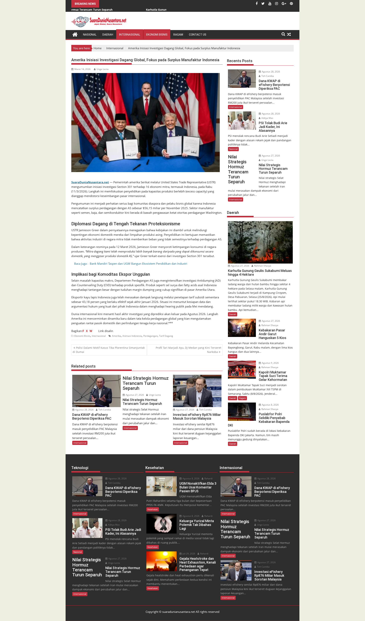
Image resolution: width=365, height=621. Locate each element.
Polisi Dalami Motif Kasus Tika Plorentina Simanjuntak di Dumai (109, 350)
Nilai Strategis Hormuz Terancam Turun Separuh (146, 383)
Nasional (90, 34)
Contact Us (197, 34)
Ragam (178, 34)
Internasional (129, 34)
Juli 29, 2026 (188, 553)
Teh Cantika (104, 409)
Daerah (107, 34)
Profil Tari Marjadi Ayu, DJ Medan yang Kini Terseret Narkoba (188, 350)
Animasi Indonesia (132, 336)
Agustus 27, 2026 (134, 394)
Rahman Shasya (262, 265)
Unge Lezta (103, 69)
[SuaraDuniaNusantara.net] (75, 34)
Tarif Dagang (166, 336)
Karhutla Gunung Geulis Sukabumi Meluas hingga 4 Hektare (141, 9)
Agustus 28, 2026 (84, 409)
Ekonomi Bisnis (156, 34)
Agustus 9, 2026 (270, 362)
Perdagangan (150, 336)
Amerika (116, 336)
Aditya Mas (267, 118)
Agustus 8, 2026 (270, 404)
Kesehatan (153, 509)
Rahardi (208, 478)
